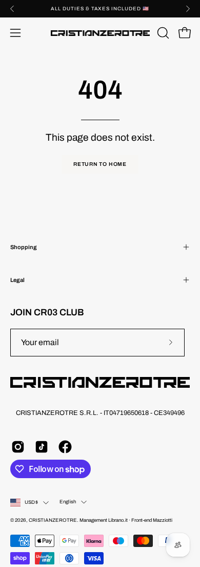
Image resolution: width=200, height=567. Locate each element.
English (67, 501)
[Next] (187, 8)
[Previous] (12, 8)
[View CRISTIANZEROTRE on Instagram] (18, 447)
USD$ (31, 502)
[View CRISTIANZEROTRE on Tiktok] (41, 447)
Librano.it (118, 520)
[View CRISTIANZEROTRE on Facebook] (65, 447)
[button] (162, 33)
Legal (17, 280)
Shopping (23, 247)
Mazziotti (162, 520)
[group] (100, 8)
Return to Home (100, 164)
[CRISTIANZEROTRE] (100, 33)
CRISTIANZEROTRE (53, 520)
